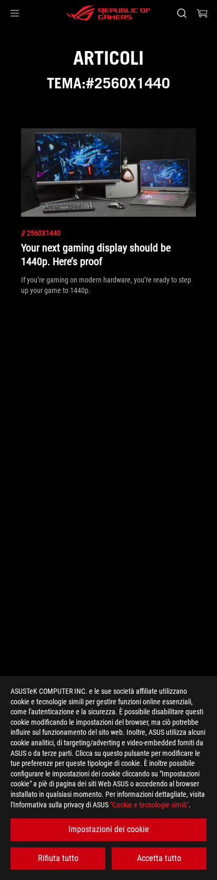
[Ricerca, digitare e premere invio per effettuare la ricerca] (181, 13)
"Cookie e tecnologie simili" (149, 805)
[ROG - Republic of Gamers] (108, 13)
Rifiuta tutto (58, 858)
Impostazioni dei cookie (108, 829)
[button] (14, 13)
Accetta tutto (159, 858)
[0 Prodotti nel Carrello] (202, 13)
